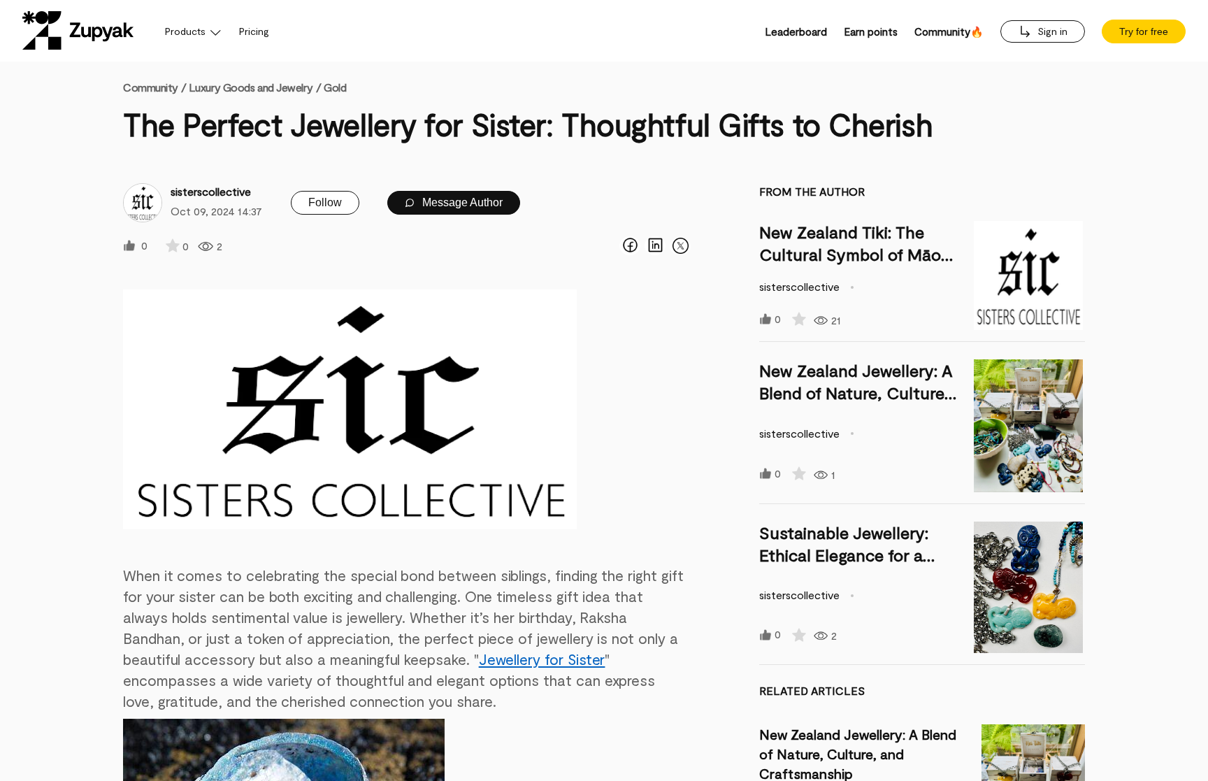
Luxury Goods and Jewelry (250, 87)
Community (154, 87)
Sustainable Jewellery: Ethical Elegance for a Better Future (843, 554)
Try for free (1143, 31)
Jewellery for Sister (542, 659)
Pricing (254, 31)
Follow (325, 202)
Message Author (461, 202)
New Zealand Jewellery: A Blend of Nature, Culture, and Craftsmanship (856, 392)
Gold (335, 87)
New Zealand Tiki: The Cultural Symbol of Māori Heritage (855, 254)
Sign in (1051, 31)
